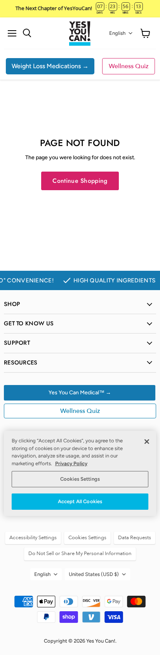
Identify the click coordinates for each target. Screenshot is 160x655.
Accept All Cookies (80, 501)
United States (94, 574)
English (117, 33)
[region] (80, 473)
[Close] (146, 441)
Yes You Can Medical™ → (80, 392)
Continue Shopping (79, 180)
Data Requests (134, 537)
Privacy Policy (71, 463)
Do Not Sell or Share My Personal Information (80, 553)
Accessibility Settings (33, 537)
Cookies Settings (80, 479)
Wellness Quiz (128, 66)
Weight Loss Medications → (50, 66)
